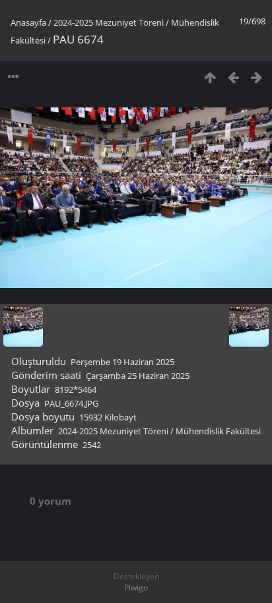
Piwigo (136, 587)
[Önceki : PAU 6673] (233, 77)
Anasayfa (28, 22)
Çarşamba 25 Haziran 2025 (137, 376)
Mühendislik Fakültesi (218, 431)
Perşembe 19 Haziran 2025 (122, 362)
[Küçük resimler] (210, 77)
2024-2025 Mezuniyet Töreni (108, 22)
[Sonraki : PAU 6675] (256, 77)
